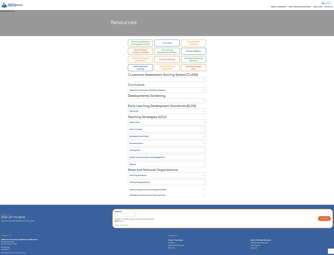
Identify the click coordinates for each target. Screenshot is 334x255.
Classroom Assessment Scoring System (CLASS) (140, 43)
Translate (327, 3)
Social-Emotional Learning (140, 67)
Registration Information (176, 245)
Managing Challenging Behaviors (193, 59)
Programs (171, 243)
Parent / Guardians (278, 7)
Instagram (118, 211)
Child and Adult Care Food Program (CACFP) (148, 190)
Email (119, 221)
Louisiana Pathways (167, 59)
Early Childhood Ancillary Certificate (140, 51)
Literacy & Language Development (140, 59)
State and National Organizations (167, 67)
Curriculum (167, 43)
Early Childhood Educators (300, 7)
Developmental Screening (193, 43)
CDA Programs (255, 245)
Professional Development (259, 243)
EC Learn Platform (193, 51)
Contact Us (328, 7)
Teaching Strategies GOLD (194, 67)
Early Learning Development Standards (167, 51)
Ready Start (318, 7)
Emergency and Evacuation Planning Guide (147, 195)
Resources (171, 248)
